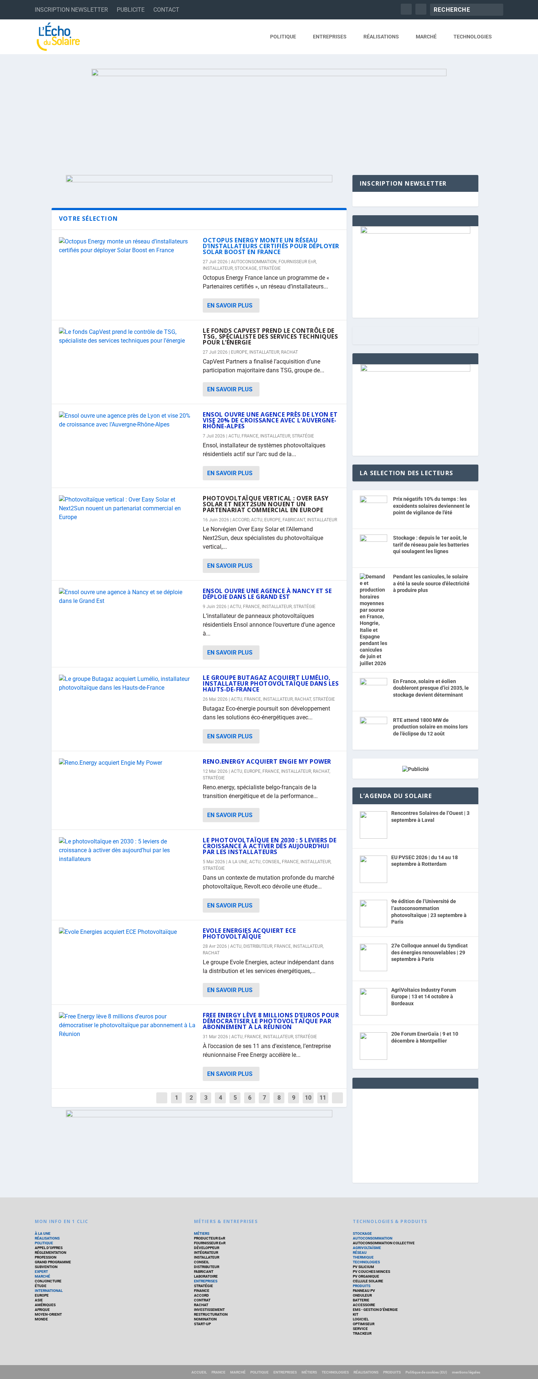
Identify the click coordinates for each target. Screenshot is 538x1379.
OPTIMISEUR (363, 1324)
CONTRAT (202, 1300)
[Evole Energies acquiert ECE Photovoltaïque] (127, 932)
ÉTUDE (40, 1286)
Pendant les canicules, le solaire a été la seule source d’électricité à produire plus (431, 583)
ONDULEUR (362, 1295)
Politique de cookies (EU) (426, 1372)
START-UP (202, 1324)
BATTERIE (361, 1300)
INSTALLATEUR (218, 268)
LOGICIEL (361, 1319)
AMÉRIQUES (45, 1305)
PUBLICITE (131, 9)
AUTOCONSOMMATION (254, 261)
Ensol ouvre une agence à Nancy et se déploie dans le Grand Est (267, 594)
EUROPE (239, 352)
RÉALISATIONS (381, 37)
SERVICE (360, 1329)
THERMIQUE (363, 1257)
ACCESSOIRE (364, 1305)
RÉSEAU (360, 1253)
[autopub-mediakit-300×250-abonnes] (415, 370)
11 (323, 1097)
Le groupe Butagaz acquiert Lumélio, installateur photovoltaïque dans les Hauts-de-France (271, 683)
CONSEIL (271, 861)
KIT (355, 1314)
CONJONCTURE (48, 1281)
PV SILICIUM (363, 1267)
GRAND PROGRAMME (53, 1262)
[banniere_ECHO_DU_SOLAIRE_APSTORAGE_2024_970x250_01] (269, 114)
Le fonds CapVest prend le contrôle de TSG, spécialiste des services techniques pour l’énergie (270, 336)
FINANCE (201, 1291)
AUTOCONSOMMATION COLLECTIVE (384, 1243)
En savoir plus (230, 305)
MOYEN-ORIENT (48, 1314)
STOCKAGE (246, 268)
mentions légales (466, 1372)
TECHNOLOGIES (472, 37)
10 (308, 1097)
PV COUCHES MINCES (371, 1272)
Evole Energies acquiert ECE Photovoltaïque (249, 933)
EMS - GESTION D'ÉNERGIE (375, 1310)
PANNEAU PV (364, 1291)
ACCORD (240, 519)
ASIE (39, 1300)
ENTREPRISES (330, 37)
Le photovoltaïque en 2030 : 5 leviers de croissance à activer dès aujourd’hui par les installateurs (269, 846)
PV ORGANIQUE (366, 1276)
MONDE (41, 1319)
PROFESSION (45, 1257)
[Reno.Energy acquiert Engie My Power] (127, 763)
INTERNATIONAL (49, 1291)
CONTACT (166, 9)
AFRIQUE (42, 1310)
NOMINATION (205, 1319)
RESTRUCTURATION (211, 1314)
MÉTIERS (201, 1233)
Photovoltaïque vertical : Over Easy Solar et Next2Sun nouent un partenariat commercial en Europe (266, 504)
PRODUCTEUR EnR (209, 1238)
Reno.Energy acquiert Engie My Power (267, 761)
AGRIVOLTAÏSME (367, 1248)
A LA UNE (237, 861)
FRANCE (250, 436)
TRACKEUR (362, 1333)
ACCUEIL (199, 1372)
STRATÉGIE (270, 268)
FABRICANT (294, 519)
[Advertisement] (415, 1134)
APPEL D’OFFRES (49, 1248)
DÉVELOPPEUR (206, 1248)
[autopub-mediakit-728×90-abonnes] (199, 180)
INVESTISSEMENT (209, 1310)
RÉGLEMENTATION (50, 1253)
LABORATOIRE (206, 1276)
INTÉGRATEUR (206, 1253)
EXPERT (41, 1272)
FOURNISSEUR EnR (297, 261)
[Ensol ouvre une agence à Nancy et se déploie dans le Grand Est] (127, 596)
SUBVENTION (46, 1267)
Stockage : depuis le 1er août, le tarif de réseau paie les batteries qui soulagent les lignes (431, 544)
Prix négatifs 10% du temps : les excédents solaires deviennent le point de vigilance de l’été (431, 505)
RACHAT (289, 352)
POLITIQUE (283, 37)
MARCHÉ (426, 37)
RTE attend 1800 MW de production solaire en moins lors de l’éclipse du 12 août (430, 727)
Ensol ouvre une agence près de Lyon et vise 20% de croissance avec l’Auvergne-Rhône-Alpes (270, 420)
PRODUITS (361, 1286)
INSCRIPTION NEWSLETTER (71, 9)
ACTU (234, 436)
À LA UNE (43, 1233)
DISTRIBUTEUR (257, 946)
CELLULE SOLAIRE (368, 1281)
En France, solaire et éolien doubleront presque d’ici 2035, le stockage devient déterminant (431, 688)
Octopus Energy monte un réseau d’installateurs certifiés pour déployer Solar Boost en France (271, 246)
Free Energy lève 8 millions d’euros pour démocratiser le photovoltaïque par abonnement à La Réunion (271, 1021)
